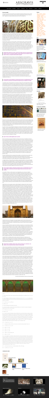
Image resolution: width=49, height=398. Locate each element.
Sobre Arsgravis (9, 8)
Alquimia (40, 13)
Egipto (41, 21)
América (44, 13)
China (45, 16)
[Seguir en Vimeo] (45, 1)
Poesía (45, 31)
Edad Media (42, 20)
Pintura (42, 31)
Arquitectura (43, 14)
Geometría (42, 24)
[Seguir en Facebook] (41, 1)
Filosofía (41, 23)
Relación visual (39, 32)
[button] (8, 392)
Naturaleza (38, 30)
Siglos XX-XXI (39, 33)
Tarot (41, 34)
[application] (8, 392)
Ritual (43, 32)
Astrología (38, 15)
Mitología (41, 28)
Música (41, 29)
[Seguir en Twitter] (42, 1)
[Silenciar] (27, 384)
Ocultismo (42, 30)
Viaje (38, 35)
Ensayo (42, 22)
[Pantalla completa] (28, 384)
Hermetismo (39, 25)
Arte (26, 8)
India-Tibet (38, 26)
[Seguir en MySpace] (40, 1)
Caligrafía (38, 16)
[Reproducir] (34, 384)
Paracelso (38, 31)
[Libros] (41, 42)
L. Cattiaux (35, 8)
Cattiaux (42, 16)
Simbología (43, 33)
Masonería (41, 27)
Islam (42, 26)
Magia (38, 27)
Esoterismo (30, 8)
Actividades (14, 8)
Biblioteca (40, 8)
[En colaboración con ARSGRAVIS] (41, 110)
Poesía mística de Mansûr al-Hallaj (16, 369)
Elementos (38, 22)
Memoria (38, 28)
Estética (38, 23)
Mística (38, 29)
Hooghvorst (43, 25)
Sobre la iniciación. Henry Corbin (26, 369)
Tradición (44, 34)
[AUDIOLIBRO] (41, 97)
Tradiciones (23, 8)
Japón (44, 26)
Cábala (38, 20)
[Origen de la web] (8, 380)
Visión (40, 35)
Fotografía (38, 24)
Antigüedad (39, 14)
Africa (38, 13)
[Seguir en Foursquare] (42, 2)
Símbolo (38, 34)
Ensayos (18, 8)
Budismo (42, 15)
